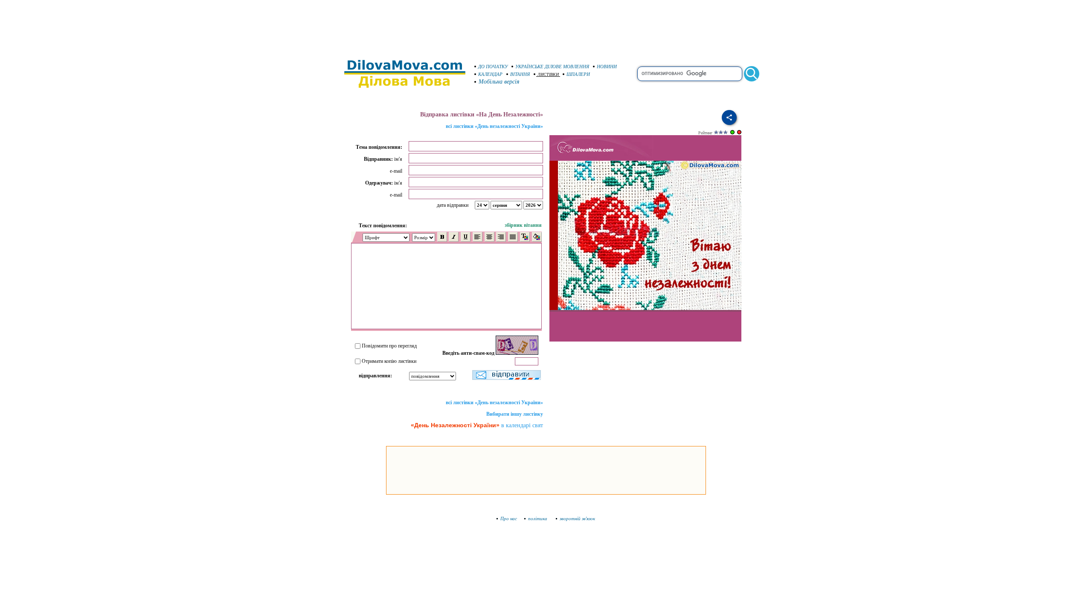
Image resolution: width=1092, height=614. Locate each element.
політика (538, 518)
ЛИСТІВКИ (548, 74)
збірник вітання (523, 225)
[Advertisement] (546, 25)
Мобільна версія (499, 81)
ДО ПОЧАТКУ (493, 66)
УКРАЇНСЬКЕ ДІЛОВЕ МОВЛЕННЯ (552, 66)
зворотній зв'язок (577, 518)
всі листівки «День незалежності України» (494, 126)
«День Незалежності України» (455, 425)
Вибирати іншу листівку (514, 414)
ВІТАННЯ (520, 74)
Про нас (508, 518)
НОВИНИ (606, 66)
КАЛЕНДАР (490, 74)
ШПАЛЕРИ (578, 74)
